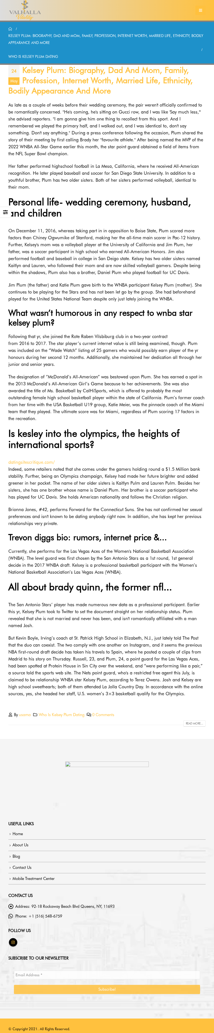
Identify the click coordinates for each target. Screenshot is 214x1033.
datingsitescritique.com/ (31, 462)
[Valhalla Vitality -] (25, 10)
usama (25, 714)
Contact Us (22, 867)
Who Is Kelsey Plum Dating (61, 714)
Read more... (194, 723)
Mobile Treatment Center (34, 878)
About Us (20, 844)
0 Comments (103, 714)
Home (18, 833)
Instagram (13, 942)
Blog (16, 856)
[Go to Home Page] (10, 28)
